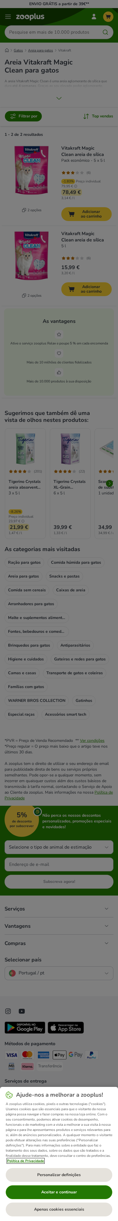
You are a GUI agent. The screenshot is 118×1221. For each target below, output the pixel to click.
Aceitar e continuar (59, 1192)
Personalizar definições (59, 1175)
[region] (59, 1154)
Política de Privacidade (25, 1161)
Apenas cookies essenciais (59, 1209)
